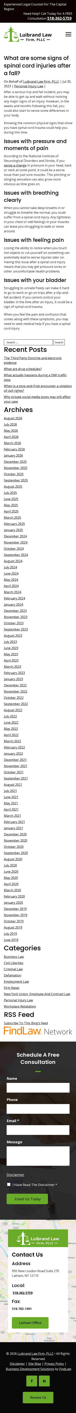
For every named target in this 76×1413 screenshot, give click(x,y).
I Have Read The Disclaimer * (34, 1185)
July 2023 (10, 642)
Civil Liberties (13, 963)
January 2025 (13, 530)
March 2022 (12, 741)
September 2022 (16, 704)
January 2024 (13, 604)
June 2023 (11, 648)
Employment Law (16, 981)
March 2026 (12, 443)
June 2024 (11, 573)
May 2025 (11, 505)
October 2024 (14, 548)
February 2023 (14, 673)
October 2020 (14, 847)
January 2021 (13, 828)
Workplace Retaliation (20, 1006)
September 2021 (16, 778)
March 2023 (12, 666)
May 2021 (11, 803)
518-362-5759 (59, 18)
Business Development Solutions (30, 1369)
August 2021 (13, 784)
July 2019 (10, 934)
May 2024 (11, 580)
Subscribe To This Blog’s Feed (26, 1023)
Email (13, 1120)
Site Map (34, 1364)
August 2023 (13, 635)
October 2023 (14, 623)
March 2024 (12, 592)
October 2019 (14, 921)
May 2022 (11, 729)
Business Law (14, 957)
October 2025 (14, 474)
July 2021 (10, 791)
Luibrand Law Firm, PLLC (41, 81)
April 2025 (11, 511)
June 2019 (11, 940)
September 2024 (16, 555)
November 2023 (15, 617)
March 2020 (12, 890)
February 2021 (14, 822)
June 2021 (11, 797)
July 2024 (10, 567)
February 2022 (14, 747)
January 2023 (13, 679)
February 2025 (14, 524)
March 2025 (12, 517)
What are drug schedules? (23, 369)
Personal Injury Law (28, 86)
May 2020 (11, 878)
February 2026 (14, 449)
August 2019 (13, 927)
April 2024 (11, 586)
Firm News (11, 988)
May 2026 (11, 430)
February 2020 (14, 896)
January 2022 (13, 753)
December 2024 (15, 536)
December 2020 (15, 834)
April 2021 (11, 809)
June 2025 (11, 499)
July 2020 (10, 865)
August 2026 (13, 418)
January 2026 (13, 455)
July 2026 (10, 424)
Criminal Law (13, 969)
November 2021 (15, 766)
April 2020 (11, 884)
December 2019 (15, 909)
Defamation (12, 975)
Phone (12, 1099)
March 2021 (12, 816)
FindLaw (65, 1369)
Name (12, 1078)
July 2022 (10, 716)
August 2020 (13, 859)
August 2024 (13, 561)
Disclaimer (15, 1174)
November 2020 (15, 840)
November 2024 (15, 542)
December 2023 (15, 611)
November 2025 (15, 468)
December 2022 (15, 685)
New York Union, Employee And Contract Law (37, 994)
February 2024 (14, 598)
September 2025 (16, 480)
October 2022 (14, 698)
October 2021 (14, 772)
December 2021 (15, 760)
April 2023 (11, 660)
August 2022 (13, 710)
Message (14, 1142)
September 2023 (16, 629)
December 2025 (15, 462)
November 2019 (15, 915)
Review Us (38, 1397)
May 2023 (11, 654)
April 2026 (11, 437)
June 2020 (11, 871)
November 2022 (15, 691)
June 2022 (11, 722)
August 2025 (13, 486)
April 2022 (11, 735)
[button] (68, 34)
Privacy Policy (54, 1364)
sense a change (15, 165)
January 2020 (13, 902)
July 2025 (10, 493)
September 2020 (16, 853)
